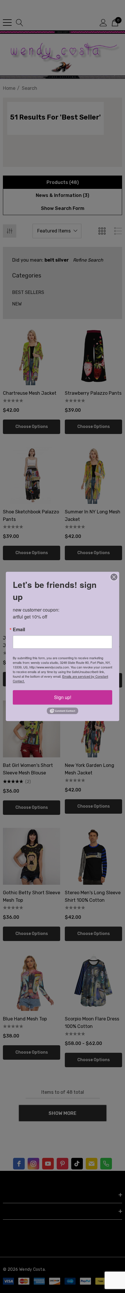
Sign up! (62, 697)
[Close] (113, 576)
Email (19, 629)
